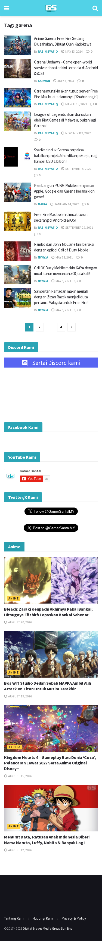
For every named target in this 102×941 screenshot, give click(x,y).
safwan (44, 81)
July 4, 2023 (65, 81)
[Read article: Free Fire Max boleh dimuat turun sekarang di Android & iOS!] (17, 221)
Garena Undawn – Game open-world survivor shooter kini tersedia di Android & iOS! (66, 67)
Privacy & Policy (74, 918)
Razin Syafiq (48, 51)
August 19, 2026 (20, 696)
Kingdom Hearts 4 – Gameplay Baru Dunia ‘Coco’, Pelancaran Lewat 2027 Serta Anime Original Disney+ (50, 763)
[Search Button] (95, 8)
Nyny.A (43, 257)
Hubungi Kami (43, 918)
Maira (42, 204)
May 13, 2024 (74, 51)
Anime (13, 598)
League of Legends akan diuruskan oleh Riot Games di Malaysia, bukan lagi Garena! (65, 120)
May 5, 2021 (63, 281)
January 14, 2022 (66, 204)
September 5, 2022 (78, 169)
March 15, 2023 (76, 104)
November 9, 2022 (78, 133)
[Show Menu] (6, 8)
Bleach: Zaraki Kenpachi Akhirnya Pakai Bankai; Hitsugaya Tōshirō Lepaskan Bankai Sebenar (48, 611)
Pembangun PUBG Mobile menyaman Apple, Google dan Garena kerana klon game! (64, 191)
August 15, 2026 (20, 776)
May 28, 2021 (64, 257)
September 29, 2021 (79, 227)
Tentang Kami (14, 918)
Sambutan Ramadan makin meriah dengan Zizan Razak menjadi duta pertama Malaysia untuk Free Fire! (61, 297)
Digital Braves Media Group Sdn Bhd (48, 928)
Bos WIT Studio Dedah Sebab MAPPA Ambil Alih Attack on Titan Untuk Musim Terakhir (47, 685)
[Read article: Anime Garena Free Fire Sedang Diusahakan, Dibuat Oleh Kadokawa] (17, 45)
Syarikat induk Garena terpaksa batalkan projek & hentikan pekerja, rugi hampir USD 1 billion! (65, 155)
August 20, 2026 (20, 622)
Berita (14, 747)
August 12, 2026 (20, 850)
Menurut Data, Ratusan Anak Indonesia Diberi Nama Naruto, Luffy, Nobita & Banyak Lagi (46, 839)
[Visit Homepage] (51, 8)
